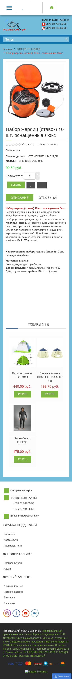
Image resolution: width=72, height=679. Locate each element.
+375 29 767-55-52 (56, 24)
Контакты (9, 534)
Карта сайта (11, 540)
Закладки (9, 597)
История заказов (13, 591)
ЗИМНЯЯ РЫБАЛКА (28, 49)
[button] (61, 676)
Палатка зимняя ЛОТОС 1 (22, 375)
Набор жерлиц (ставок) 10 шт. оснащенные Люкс (34, 53)
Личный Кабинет (13, 586)
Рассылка (9, 603)
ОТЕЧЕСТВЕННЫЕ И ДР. (43, 156)
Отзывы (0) (48, 197)
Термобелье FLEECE (22, 440)
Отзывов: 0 (28, 144)
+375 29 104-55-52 (56, 28)
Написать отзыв (48, 144)
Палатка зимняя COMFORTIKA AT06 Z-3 (49, 377)
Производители (13, 545)
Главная (7, 49)
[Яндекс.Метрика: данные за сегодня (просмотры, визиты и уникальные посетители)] (36, 671)
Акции (7, 568)
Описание (20, 197)
